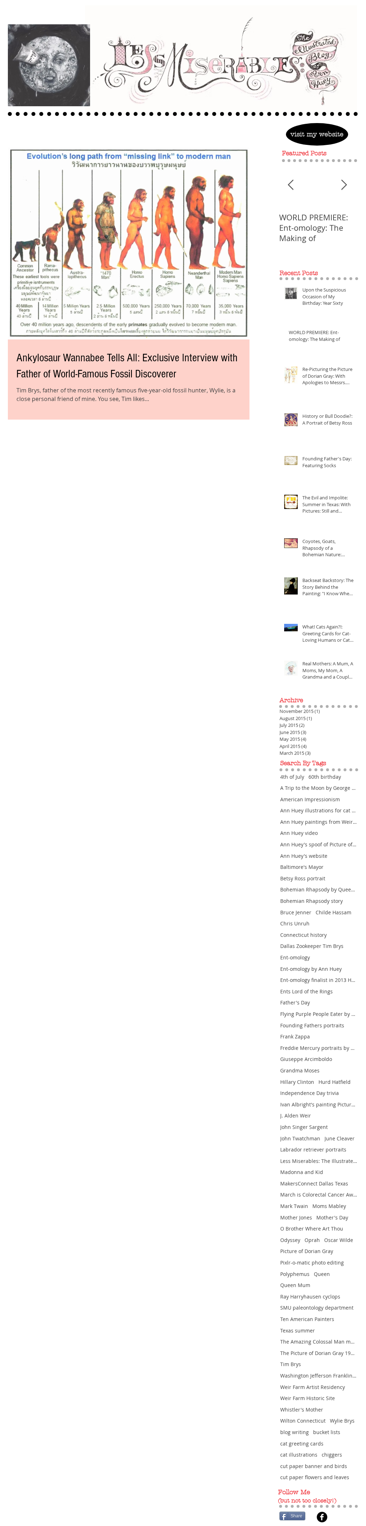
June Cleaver (340, 1138)
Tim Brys (290, 1364)
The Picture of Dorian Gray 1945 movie (318, 1353)
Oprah (312, 1240)
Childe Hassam (333, 912)
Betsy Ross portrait (302, 878)
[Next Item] (344, 185)
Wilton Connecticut (303, 1420)
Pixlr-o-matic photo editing (312, 1262)
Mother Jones (296, 1217)
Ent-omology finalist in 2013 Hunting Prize (318, 980)
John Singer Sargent (304, 1127)
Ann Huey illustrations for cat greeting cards (318, 810)
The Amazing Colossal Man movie (318, 1341)
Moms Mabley (329, 1206)
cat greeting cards (301, 1443)
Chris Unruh (295, 923)
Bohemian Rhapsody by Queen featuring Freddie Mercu (318, 889)
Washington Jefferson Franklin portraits (318, 1375)
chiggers (332, 1454)
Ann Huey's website (303, 855)
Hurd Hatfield (334, 1082)
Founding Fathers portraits (312, 1025)
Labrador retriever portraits (313, 1149)
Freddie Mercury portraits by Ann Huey (318, 1048)
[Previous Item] (290, 185)
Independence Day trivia (309, 1093)
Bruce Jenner (295, 912)
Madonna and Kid (301, 1172)
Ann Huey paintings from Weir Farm (318, 821)
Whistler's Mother (301, 1409)
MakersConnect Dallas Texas (314, 1183)
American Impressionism (310, 799)
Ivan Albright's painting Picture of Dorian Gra (318, 1104)
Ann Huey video (299, 833)
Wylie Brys (342, 1420)
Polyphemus (295, 1274)
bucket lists (326, 1432)
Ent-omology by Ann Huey (311, 968)
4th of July (292, 776)
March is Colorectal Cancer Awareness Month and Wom (318, 1194)
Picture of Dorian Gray (306, 1251)
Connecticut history (303, 934)
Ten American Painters (307, 1319)
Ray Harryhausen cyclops (310, 1296)
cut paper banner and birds (313, 1466)
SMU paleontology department (316, 1307)
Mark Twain (294, 1206)
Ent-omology (295, 957)
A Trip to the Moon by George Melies (318, 787)
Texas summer (297, 1330)
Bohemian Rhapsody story (311, 900)
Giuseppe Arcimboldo (306, 1059)
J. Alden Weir (295, 1115)
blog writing (294, 1432)
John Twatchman (300, 1138)
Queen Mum (295, 1285)
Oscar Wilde (338, 1240)
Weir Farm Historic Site (307, 1398)
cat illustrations (298, 1454)
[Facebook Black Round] (322, 1517)
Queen (322, 1274)
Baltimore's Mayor (301, 867)
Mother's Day (332, 1217)
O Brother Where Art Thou (311, 1228)
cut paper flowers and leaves (314, 1477)
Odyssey (290, 1240)
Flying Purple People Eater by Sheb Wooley (318, 1014)
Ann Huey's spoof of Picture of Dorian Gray (318, 844)
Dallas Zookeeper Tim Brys (311, 946)
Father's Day (295, 1002)
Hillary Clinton (297, 1082)
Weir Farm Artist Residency (312, 1387)
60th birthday (324, 776)
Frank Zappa (295, 1036)
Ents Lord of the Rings (306, 991)
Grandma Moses (300, 1070)
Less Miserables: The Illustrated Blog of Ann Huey (318, 1161)
